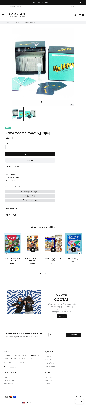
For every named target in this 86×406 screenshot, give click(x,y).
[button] (71, 67)
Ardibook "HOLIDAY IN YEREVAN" (12, 260)
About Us (48, 357)
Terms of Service (31, 200)
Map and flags (73, 259)
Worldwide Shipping (15, 6)
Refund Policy (8, 383)
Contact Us (71, 6)
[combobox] (31, 403)
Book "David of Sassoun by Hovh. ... (33, 260)
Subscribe (74, 334)
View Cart (48, 383)
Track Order (49, 377)
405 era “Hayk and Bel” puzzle (53, 260)
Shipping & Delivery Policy (31, 192)
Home (7, 23)
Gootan (6, 351)
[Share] (12, 186)
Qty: (6, 143)
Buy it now (30, 160)
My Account (49, 380)
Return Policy (31, 196)
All (11, 23)
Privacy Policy (49, 363)
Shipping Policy (9, 380)
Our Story (62, 316)
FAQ (5, 377)
